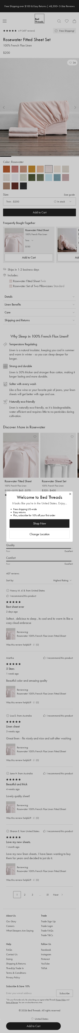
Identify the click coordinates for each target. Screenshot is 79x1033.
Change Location (40, 534)
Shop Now (39, 523)
